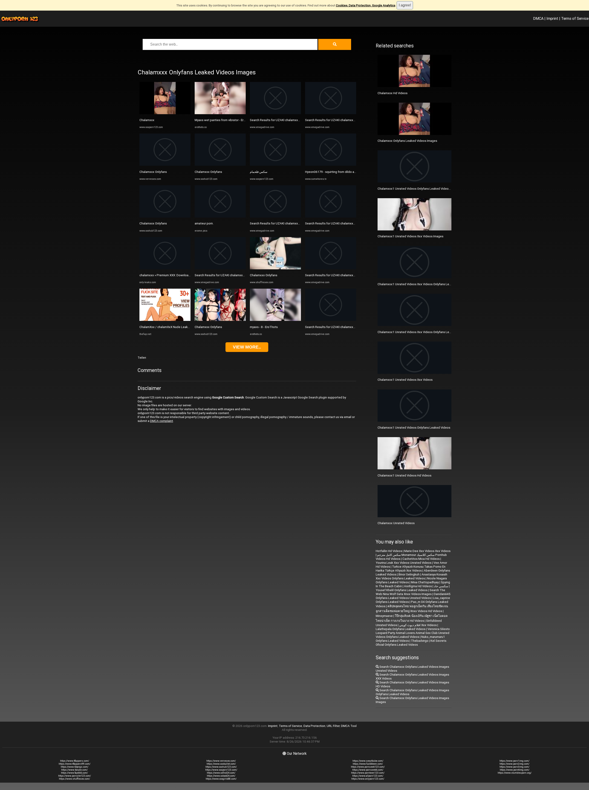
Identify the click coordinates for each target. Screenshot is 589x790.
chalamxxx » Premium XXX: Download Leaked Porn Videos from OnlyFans (189, 275)
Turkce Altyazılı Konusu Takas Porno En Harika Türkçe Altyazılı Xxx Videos (410, 568)
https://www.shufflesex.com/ (74, 778)
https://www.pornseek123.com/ (368, 766)
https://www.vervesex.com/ (221, 760)
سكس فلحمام (258, 172)
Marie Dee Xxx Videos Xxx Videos (427, 551)
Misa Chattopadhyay (425, 582)
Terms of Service (575, 18)
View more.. (247, 347)
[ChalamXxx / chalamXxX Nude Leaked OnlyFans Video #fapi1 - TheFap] (165, 320)
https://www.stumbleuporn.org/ (514, 772)
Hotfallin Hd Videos (389, 551)
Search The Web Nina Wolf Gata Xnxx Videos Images (410, 592)
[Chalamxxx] (165, 113)
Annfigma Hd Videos (418, 586)
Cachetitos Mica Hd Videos (421, 559)
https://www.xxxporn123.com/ (221, 769)
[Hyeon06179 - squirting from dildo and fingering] (330, 165)
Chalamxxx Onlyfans (153, 172)
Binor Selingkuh (408, 574)
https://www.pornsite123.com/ (74, 775)
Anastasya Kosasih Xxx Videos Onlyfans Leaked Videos (411, 576)
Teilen (142, 358)
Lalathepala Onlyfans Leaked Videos (400, 629)
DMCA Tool (349, 726)
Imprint (552, 18)
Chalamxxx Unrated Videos (396, 523)
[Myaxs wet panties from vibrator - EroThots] (220, 113)
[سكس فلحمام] (275, 165)
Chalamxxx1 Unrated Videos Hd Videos (404, 475)
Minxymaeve (384, 616)
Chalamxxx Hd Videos (392, 93)
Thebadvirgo (419, 641)
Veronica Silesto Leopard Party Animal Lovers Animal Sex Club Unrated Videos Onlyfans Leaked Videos (413, 633)
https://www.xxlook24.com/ (221, 775)
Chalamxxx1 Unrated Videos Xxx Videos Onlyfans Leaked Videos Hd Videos (429, 284)
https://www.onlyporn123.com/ (367, 778)
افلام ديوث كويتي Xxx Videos (418, 625)
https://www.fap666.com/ (74, 772)
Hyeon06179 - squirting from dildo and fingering (337, 172)
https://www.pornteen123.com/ (367, 772)
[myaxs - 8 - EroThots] (275, 320)
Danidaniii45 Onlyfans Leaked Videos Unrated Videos (413, 596)
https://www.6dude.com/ (74, 769)
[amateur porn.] (220, 216)
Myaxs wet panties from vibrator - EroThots (224, 120)
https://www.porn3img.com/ (514, 766)
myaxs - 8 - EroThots (264, 327)
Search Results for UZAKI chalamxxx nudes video (228, 275)
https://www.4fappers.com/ (74, 760)
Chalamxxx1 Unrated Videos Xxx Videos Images (410, 236)
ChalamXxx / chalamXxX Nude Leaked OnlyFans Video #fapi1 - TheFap (187, 327)
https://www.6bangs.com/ (74, 766)
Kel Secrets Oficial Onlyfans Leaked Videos (411, 643)
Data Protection (314, 726)
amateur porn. (204, 223)
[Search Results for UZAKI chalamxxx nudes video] (220, 268)
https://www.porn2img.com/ (514, 763)
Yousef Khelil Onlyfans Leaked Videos (401, 590)
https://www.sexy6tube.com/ (367, 760)
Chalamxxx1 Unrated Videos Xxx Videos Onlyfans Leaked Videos (422, 332)
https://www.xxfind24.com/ (221, 772)
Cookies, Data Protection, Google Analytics (365, 5)
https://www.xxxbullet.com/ (221, 763)
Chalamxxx (146, 120)
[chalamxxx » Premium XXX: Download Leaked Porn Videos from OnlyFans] (165, 268)
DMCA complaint (161, 421)
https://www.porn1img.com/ (514, 760)
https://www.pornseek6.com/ (367, 769)
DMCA (538, 18)
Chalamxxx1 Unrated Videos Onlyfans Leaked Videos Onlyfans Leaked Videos (431, 189)
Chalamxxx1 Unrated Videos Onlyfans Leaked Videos (414, 428)
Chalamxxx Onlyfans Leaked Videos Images (407, 141)
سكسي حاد (441, 586)
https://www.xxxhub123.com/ (221, 766)
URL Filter (333, 726)
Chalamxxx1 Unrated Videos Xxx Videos (405, 380)
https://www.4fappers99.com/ (74, 763)
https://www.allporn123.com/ (367, 775)
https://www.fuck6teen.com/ (368, 763)
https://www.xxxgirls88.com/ (221, 778)
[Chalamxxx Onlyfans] (165, 165)
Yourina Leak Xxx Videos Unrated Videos (403, 563)
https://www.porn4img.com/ (514, 769)
